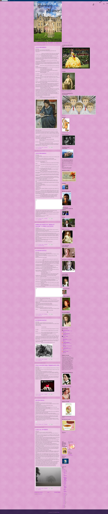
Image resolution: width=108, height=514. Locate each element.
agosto (64, 495)
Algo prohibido (50, 42)
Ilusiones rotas (40, 315)
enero (64, 503)
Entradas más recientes (39, 492)
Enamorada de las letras (66, 330)
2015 (63, 469)
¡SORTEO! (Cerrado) (65, 334)
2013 (63, 506)
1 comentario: (45, 359)
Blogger (58, 512)
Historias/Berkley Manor (41, 245)
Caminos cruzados (58, 42)
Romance (64, 345)
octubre (65, 493)
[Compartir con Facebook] (51, 147)
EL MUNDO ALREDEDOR (66, 342)
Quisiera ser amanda (65, 351)
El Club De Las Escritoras (66, 333)
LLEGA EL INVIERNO (41, 429)
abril (64, 500)
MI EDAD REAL (39, 400)
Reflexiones (39, 489)
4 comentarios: (46, 314)
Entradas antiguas (57, 492)
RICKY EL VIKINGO (65, 336)
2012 (63, 507)
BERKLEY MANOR (45, 4)
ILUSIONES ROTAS (40, 250)
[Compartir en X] (50, 147)
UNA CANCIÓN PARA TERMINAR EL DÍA (47, 365)
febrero (64, 502)
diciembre (65, 470)
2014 (63, 505)
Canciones (66, 42)
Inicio (48, 492)
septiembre (65, 494)
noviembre (65, 471)
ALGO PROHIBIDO (40, 47)
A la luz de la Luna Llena (41, 42)
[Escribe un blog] (49, 359)
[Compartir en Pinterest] (52, 147)
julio (64, 496)
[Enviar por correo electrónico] (49, 147)
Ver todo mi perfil (70, 455)
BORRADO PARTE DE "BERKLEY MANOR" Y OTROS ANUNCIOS (45, 225)
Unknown (70, 454)
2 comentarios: (46, 147)
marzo (64, 501)
